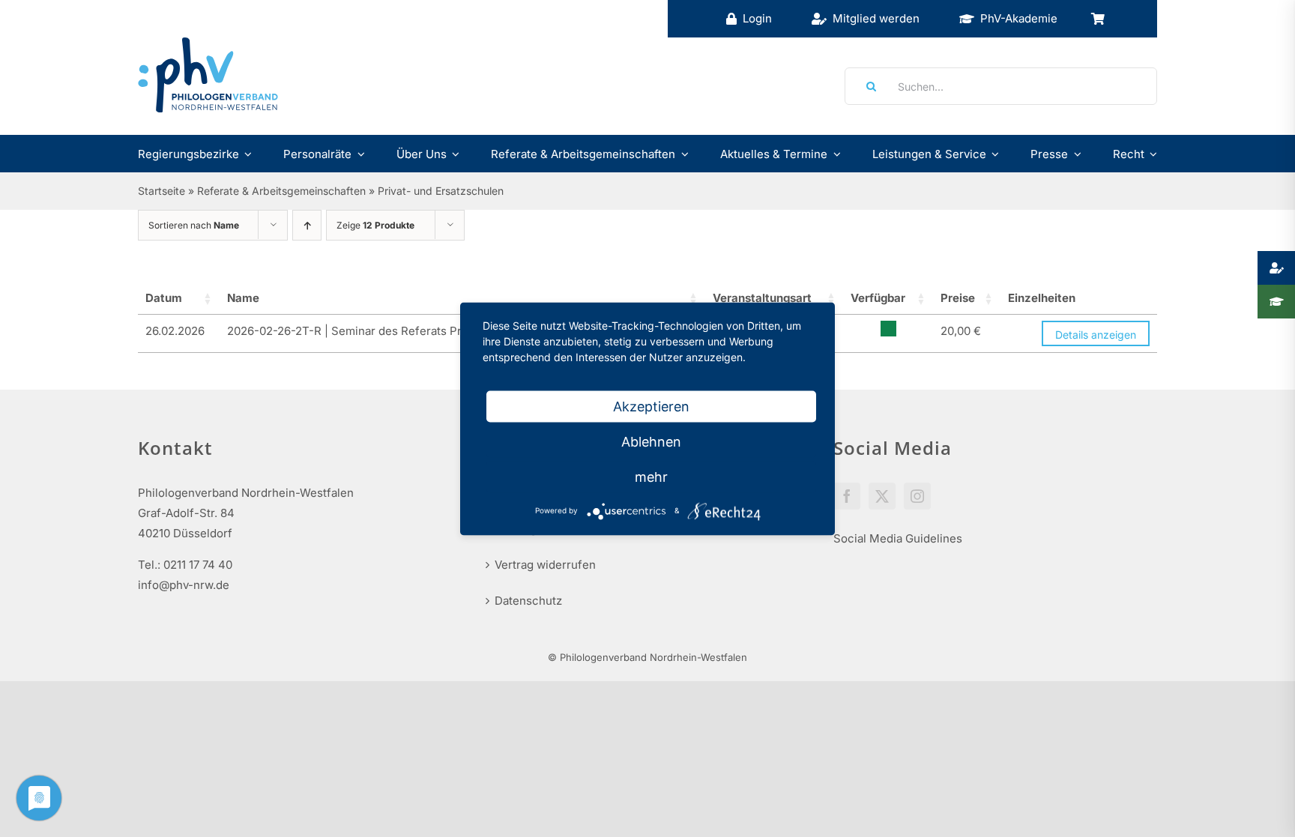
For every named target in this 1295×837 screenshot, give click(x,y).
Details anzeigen (1095, 334)
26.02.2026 (175, 331)
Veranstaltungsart (762, 298)
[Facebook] (846, 496)
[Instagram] (917, 496)
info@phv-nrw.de (183, 585)
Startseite (161, 190)
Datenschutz (528, 600)
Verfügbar (878, 298)
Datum (163, 298)
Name (243, 298)
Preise (958, 298)
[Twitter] (882, 496)
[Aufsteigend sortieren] (307, 225)
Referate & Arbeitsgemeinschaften (281, 190)
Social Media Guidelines (897, 538)
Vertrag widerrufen (545, 565)
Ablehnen (651, 441)
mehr (651, 476)
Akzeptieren (651, 406)
